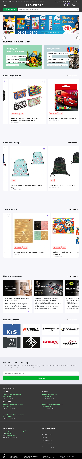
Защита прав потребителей (14, 456)
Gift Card (11, 2)
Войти (75, 5)
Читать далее (27, 311)
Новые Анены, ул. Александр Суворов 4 (14, 414)
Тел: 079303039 (7, 396)
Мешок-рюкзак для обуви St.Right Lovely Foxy (19, 186)
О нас (5, 2)
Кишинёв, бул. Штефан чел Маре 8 (12, 394)
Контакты (27, 2)
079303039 (8, 433)
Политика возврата (47, 443)
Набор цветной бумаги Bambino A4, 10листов (57, 253)
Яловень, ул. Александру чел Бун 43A (52, 404)
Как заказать (45, 431)
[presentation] (4, 38)
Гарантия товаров (47, 440)
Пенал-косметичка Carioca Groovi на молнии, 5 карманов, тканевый (16, 119)
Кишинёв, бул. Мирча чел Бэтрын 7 (13, 404)
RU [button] (77, 2)
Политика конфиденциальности (50, 447)
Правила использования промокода (31, 456)
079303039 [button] (66, 2)
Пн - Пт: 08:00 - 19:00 (11, 437)
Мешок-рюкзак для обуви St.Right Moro (58, 185)
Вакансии (19, 2)
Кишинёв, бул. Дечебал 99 (49, 394)
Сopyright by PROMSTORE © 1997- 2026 (66, 456)
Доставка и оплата (38, 2)
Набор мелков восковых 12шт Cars (54, 118)
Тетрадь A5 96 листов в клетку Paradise (19, 252)
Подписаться (41, 378)
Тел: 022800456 (7, 416)
